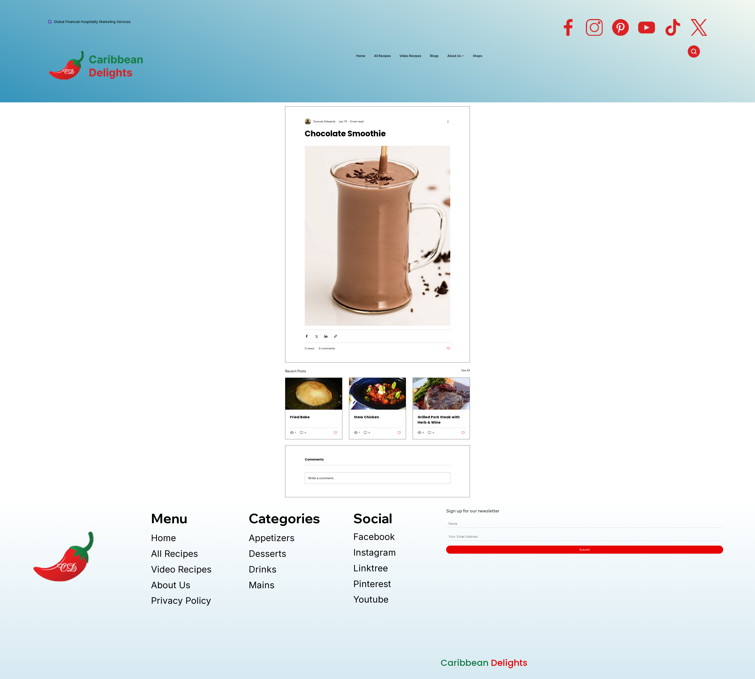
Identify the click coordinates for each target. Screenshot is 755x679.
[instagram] (594, 27)
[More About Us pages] (463, 56)
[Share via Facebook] (306, 336)
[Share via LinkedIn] (326, 336)
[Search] (694, 51)
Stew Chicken (366, 417)
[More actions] (448, 121)
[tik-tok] (672, 27)
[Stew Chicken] (377, 394)
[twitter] (699, 27)
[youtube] (646, 27)
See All (465, 370)
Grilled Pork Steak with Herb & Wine (439, 420)
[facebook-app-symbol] (568, 27)
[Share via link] (335, 336)
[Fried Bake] (313, 394)
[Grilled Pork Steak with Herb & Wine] (441, 394)
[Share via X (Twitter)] (316, 336)
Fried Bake (300, 417)
